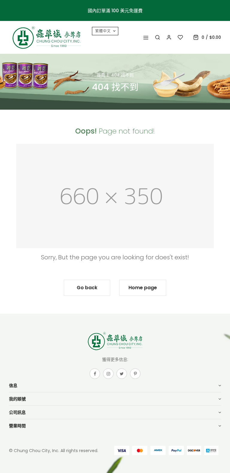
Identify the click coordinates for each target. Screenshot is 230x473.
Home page (142, 287)
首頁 (101, 75)
